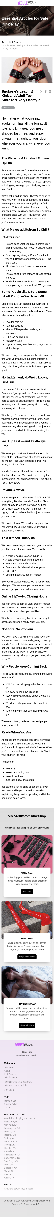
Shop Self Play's (27, 1025)
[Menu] (5, 3)
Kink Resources (16, 42)
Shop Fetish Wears (27, 957)
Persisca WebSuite (33, 1204)
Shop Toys (27, 891)
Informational (8, 107)
